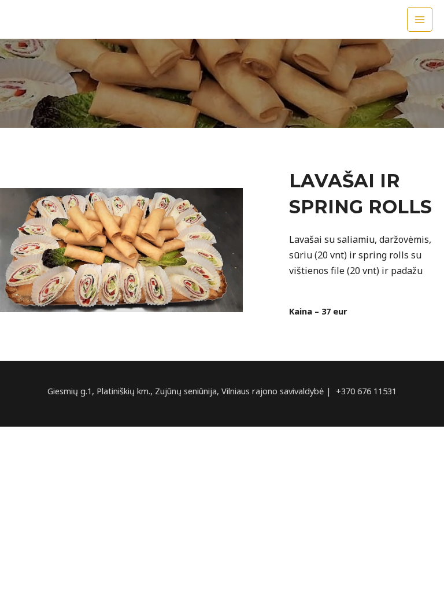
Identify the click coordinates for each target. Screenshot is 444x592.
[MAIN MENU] (419, 19)
